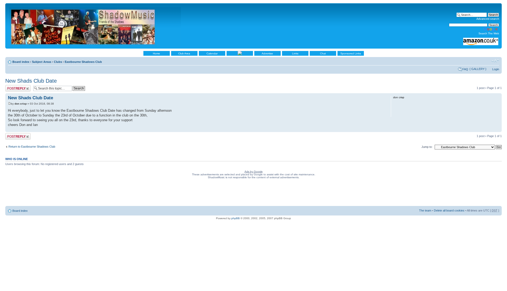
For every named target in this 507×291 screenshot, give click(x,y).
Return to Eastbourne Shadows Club (31, 146)
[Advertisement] (253, 193)
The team (425, 210)
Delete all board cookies (449, 210)
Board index (20, 61)
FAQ (465, 69)
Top (497, 129)
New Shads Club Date (31, 81)
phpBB (235, 218)
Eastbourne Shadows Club (83, 61)
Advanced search (487, 18)
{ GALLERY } (478, 69)
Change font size (495, 60)
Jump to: (427, 146)
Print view (487, 60)
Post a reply (13, 86)
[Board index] (95, 25)
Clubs (58, 61)
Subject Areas (41, 61)
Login (495, 69)
